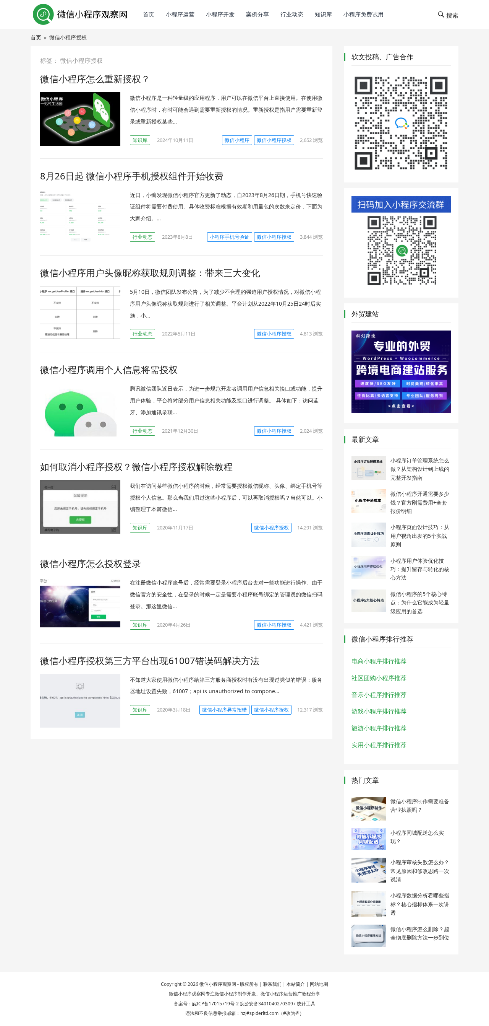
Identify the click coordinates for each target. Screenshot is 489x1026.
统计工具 (306, 1003)
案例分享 (257, 14)
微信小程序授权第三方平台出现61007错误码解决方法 (149, 660)
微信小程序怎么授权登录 (90, 563)
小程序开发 (220, 14)
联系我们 (272, 984)
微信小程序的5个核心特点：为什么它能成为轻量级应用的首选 (419, 602)
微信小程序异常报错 (224, 709)
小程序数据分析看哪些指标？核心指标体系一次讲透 (419, 904)
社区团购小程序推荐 (378, 678)
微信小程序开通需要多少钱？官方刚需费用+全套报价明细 (419, 502)
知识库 (323, 14)
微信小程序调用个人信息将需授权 (109, 369)
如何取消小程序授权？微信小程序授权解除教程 (136, 466)
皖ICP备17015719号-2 (215, 1003)
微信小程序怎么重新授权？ (95, 78)
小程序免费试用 (363, 14)
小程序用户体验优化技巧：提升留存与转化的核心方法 (419, 569)
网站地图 (319, 984)
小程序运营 (180, 14)
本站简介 (296, 984)
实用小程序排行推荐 (378, 745)
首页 (148, 14)
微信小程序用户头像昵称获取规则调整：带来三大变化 (150, 272)
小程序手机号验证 (229, 236)
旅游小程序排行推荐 (378, 728)
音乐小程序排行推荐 (378, 695)
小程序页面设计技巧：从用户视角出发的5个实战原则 (419, 535)
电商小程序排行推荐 (378, 661)
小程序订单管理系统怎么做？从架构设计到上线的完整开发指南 (419, 469)
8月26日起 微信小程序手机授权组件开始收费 (131, 175)
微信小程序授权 (274, 140)
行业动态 (291, 14)
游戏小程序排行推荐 (378, 711)
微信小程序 (237, 140)
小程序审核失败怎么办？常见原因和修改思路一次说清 (419, 870)
